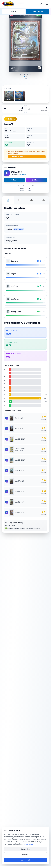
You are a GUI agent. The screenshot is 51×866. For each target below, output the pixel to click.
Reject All (25, 854)
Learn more (28, 844)
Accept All (25, 860)
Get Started (38, 11)
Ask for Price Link (18, 157)
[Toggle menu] (46, 3)
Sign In (13, 11)
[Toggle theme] (41, 4)
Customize (25, 849)
